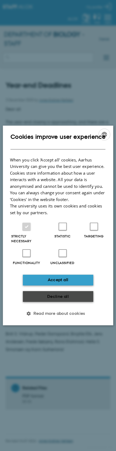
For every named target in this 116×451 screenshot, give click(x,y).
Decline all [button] (58, 296)
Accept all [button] (58, 279)
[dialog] (58, 225)
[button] (58, 313)
